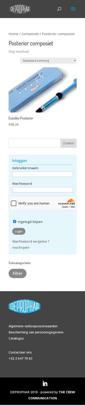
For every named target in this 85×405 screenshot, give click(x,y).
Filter (17, 273)
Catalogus (16, 338)
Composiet (30, 33)
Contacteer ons (20, 352)
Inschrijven (20, 247)
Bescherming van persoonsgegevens (36, 332)
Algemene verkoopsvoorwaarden (33, 326)
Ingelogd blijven (30, 222)
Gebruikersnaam (25, 168)
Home (13, 33)
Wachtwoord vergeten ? (30, 241)
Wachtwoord (22, 183)
